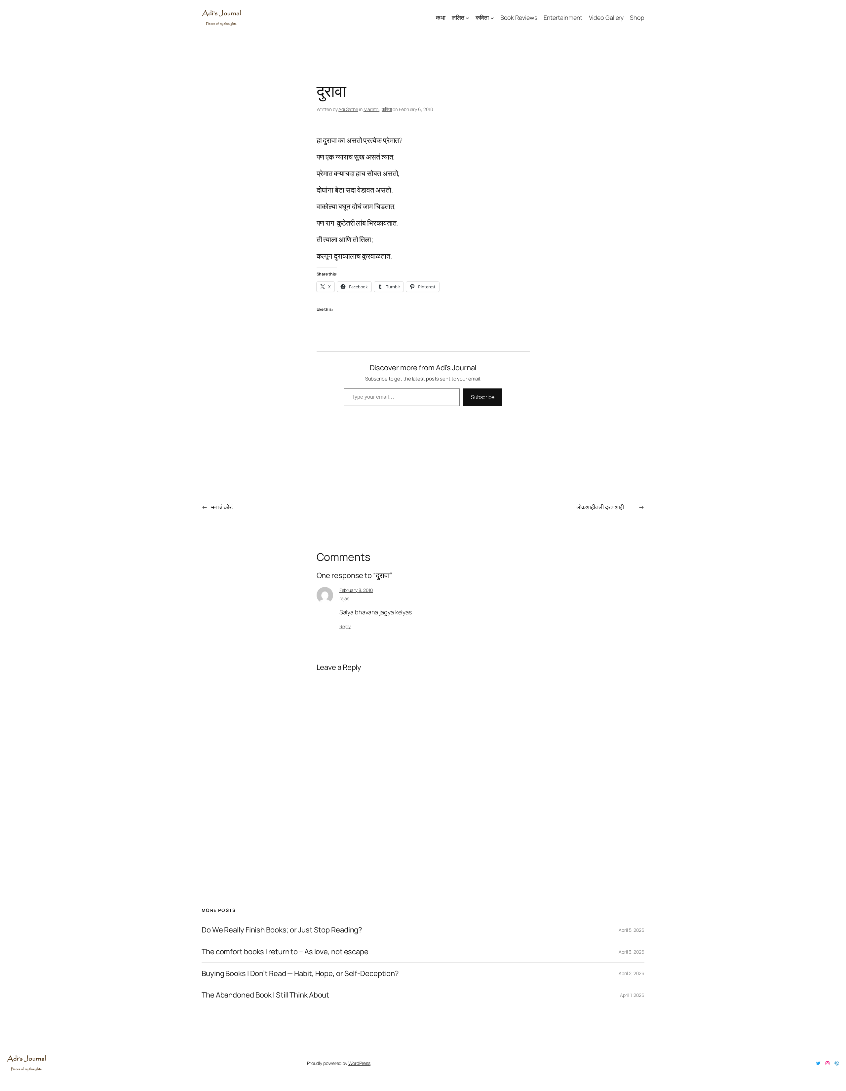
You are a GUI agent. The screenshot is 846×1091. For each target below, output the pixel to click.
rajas (344, 598)
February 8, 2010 (356, 590)
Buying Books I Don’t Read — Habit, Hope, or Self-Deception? (300, 973)
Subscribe (482, 397)
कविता (387, 109)
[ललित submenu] (467, 17)
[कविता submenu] (492, 17)
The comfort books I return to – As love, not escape (285, 952)
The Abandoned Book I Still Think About (265, 995)
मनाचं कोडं (222, 507)
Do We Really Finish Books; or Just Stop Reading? (282, 930)
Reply (345, 626)
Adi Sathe (348, 109)
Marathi (371, 109)
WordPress (359, 1063)
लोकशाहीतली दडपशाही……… (605, 507)
